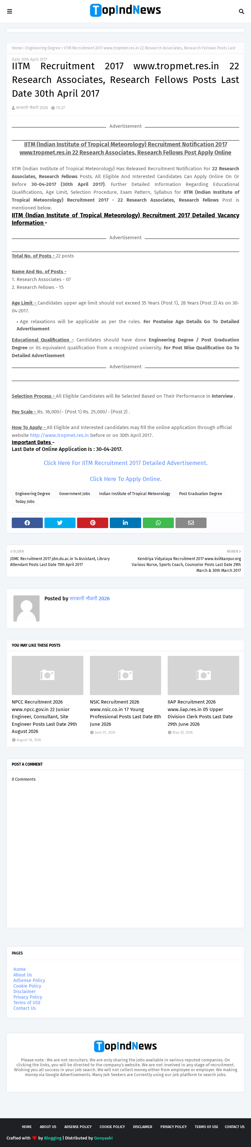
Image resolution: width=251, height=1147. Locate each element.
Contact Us (24, 1008)
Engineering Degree (42, 48)
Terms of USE (27, 1003)
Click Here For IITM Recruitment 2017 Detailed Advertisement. (126, 463)
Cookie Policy (27, 986)
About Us (22, 975)
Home (17, 48)
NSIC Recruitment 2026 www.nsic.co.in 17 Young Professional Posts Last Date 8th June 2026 (125, 713)
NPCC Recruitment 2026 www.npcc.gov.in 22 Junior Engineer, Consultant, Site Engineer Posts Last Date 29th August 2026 (44, 716)
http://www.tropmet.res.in (59, 435)
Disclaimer (24, 991)
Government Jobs (74, 493)
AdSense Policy (29, 980)
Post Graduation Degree (200, 493)
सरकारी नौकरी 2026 (32, 107)
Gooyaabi (103, 1138)
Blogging (52, 1138)
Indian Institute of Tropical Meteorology (134, 493)
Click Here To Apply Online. (125, 479)
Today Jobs (25, 501)
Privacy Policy (27, 997)
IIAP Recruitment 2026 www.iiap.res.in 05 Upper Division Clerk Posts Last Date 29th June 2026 (200, 713)
